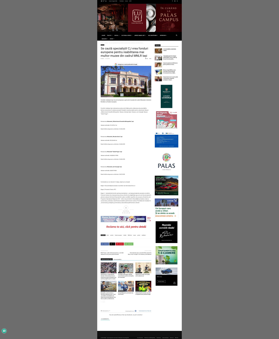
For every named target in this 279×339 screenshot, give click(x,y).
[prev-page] (102, 302)
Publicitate (122, 1)
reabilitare (144, 235)
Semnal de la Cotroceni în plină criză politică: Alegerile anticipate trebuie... (170, 78)
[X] (177, 1)
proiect (138, 235)
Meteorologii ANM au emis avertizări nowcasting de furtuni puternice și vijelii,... (169, 71)
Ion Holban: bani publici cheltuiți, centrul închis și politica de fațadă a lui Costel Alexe (126, 276)
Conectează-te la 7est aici (144, 310)
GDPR (130, 1)
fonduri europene (118, 235)
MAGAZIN (104, 39)
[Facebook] (172, 1)
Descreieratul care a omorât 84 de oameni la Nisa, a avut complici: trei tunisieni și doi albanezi (139, 253)
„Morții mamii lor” (139, 35)
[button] (176, 35)
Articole (106, 42)
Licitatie (124, 235)
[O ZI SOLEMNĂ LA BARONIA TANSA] (158, 50)
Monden (176, 337)
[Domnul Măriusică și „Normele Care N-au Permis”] (126, 286)
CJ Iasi (107, 235)
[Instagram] (175, 1)
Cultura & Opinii (165, 337)
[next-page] (104, 302)
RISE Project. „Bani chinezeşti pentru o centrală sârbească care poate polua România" (112, 253)
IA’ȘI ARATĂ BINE (152, 35)
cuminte (111, 235)
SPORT (111, 39)
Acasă (102, 42)
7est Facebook (140, 337)
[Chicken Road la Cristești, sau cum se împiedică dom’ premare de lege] (143, 286)
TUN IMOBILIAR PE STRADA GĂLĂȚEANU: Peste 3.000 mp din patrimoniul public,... (170, 57)
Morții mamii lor (139, 272)
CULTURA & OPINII (126, 35)
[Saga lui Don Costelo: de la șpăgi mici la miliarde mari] (143, 267)
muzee (134, 235)
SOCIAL (116, 35)
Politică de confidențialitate (149, 337)
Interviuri (172, 337)
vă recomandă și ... (118, 259)
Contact (126, 1)
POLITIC (109, 35)
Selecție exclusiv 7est (107, 259)
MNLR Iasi (130, 235)
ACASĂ (103, 35)
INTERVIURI (163, 35)
